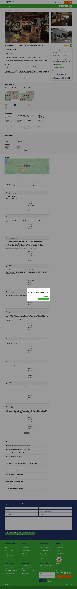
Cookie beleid (46, 296)
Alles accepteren (43, 298)
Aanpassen (33, 298)
